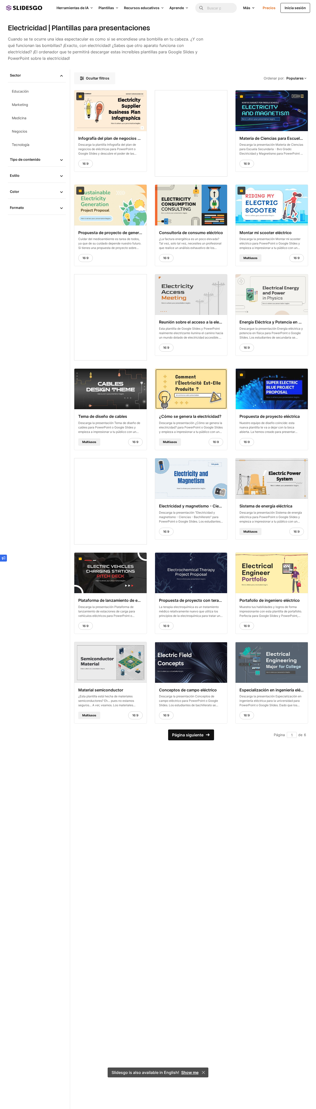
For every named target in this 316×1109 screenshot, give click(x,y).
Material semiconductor (100, 690)
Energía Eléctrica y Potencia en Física (271, 322)
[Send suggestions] (3, 558)
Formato (17, 207)
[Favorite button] (131, 96)
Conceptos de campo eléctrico (188, 690)
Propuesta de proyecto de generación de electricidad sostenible (110, 232)
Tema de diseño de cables (102, 416)
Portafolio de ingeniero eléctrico (269, 600)
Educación (20, 91)
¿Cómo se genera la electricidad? (190, 416)
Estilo (15, 175)
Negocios (19, 131)
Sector (15, 75)
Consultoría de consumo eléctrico (191, 232)
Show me (189, 1072)
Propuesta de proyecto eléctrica (269, 416)
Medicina (19, 118)
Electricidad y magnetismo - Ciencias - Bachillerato (191, 506)
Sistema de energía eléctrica (265, 506)
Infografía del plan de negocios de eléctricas (110, 138)
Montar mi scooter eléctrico (265, 232)
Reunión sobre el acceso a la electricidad (191, 322)
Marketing (20, 104)
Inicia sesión (295, 8)
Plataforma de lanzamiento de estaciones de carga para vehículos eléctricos (110, 600)
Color (14, 191)
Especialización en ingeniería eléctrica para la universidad (271, 690)
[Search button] (201, 8)
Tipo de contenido (25, 159)
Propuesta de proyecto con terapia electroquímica (191, 600)
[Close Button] (203, 1072)
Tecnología (20, 144)
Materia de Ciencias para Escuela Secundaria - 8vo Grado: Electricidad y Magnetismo (271, 138)
